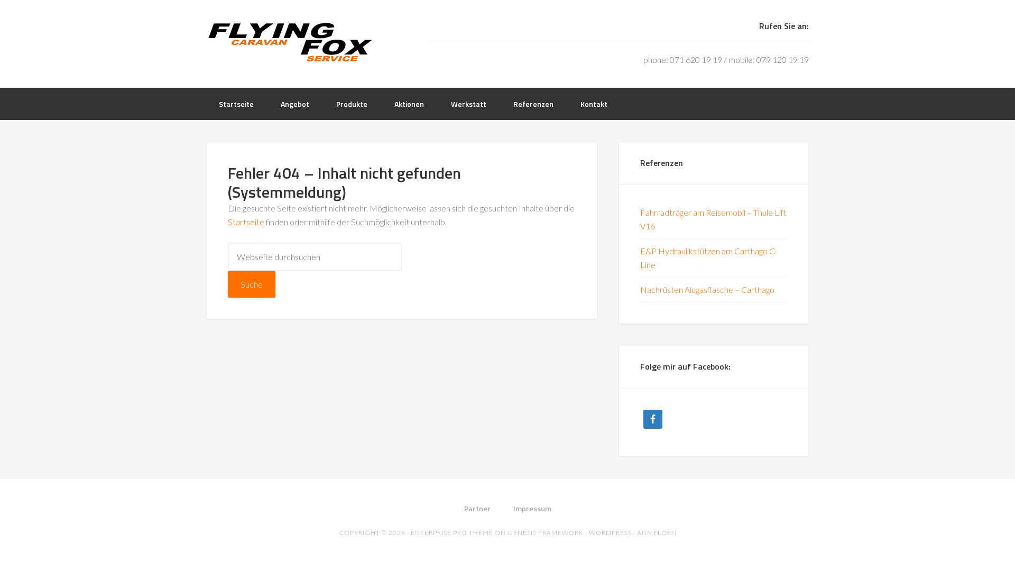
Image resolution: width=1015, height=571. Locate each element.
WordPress (610, 533)
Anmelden (657, 533)
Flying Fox (290, 42)
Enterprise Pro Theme (452, 533)
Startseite (246, 222)
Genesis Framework (546, 533)
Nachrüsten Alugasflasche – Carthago (707, 289)
